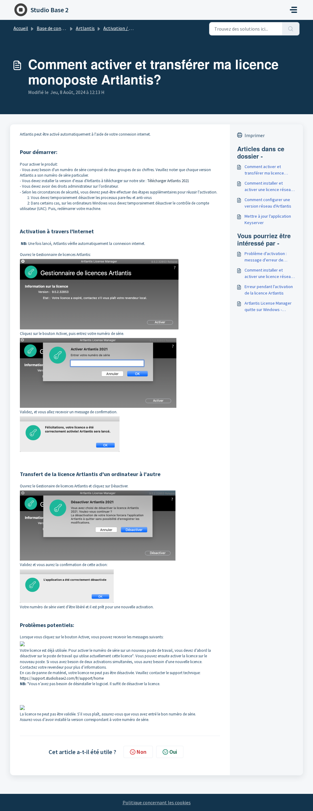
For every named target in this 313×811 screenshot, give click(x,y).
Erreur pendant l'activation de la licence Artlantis (269, 290)
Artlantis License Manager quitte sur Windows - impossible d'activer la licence (268, 306)
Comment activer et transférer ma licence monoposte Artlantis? (264, 170)
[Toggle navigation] (293, 9)
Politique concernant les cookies (157, 802)
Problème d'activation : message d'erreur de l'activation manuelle (266, 257)
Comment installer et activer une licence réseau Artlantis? (269, 186)
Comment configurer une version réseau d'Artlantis (268, 203)
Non (141, 751)
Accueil (20, 28)
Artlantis (85, 28)
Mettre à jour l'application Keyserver (268, 219)
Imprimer (255, 135)
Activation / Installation (128, 28)
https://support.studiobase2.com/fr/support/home (62, 678)
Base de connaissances (60, 28)
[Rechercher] (291, 29)
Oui (173, 751)
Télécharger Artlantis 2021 (168, 180)
